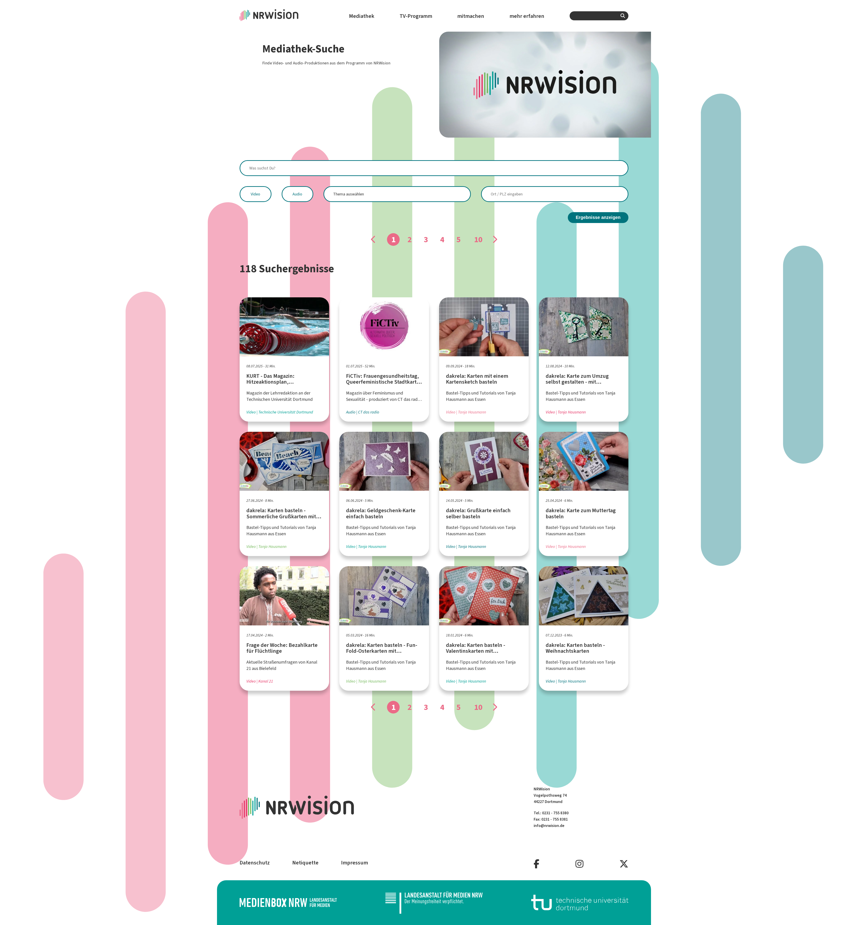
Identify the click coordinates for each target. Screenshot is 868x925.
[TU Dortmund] (579, 902)
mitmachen (470, 16)
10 (478, 239)
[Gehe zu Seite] (494, 239)
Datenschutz (255, 862)
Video (255, 194)
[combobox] (599, 15)
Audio (297, 194)
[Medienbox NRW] (288, 902)
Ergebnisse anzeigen (598, 217)
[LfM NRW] (434, 903)
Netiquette (305, 862)
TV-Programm (416, 16)
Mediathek (361, 16)
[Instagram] (579, 864)
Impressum (354, 862)
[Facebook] (536, 864)
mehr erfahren (526, 16)
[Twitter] (623, 864)
